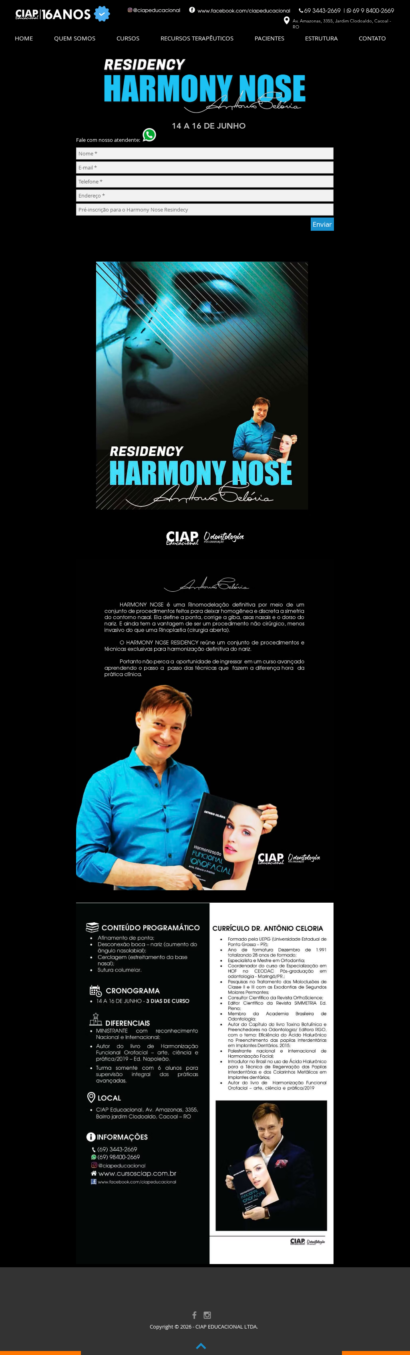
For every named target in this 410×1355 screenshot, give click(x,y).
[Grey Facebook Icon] (194, 1315)
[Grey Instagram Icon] (207, 1315)
